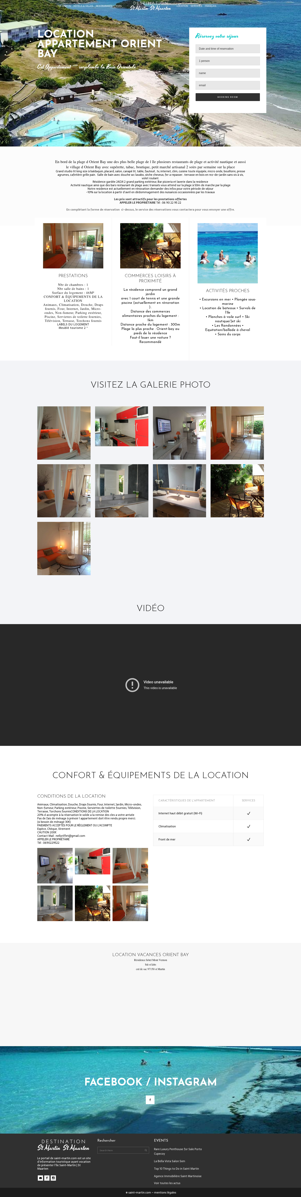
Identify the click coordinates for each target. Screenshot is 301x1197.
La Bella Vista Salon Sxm (169, 1161)
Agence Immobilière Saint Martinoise (178, 1176)
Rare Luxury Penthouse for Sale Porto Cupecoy (178, 1151)
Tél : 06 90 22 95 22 (168, 202)
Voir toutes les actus (167, 1183)
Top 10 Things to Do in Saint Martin (176, 1168)
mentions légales (165, 1192)
